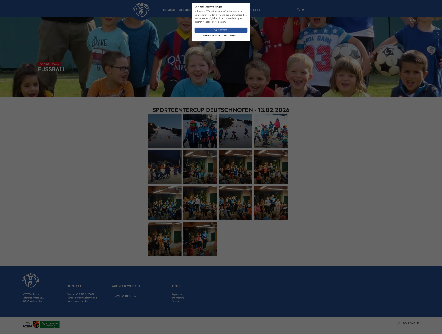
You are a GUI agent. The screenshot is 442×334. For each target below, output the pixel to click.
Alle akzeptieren (221, 30)
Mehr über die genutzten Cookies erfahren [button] (220, 35)
